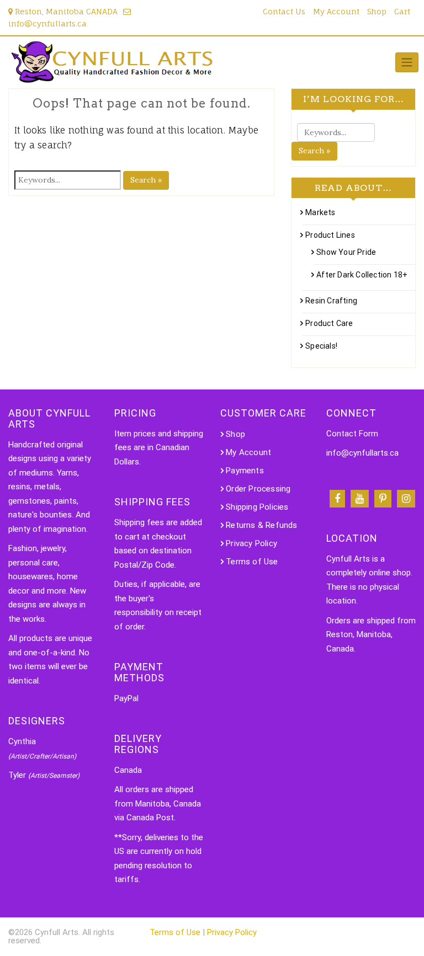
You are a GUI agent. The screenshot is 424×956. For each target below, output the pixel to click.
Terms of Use (252, 562)
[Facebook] (337, 499)
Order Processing (258, 489)
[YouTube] (360, 499)
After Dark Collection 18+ (361, 274)
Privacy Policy (251, 543)
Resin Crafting (331, 300)
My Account (336, 11)
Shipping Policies (257, 507)
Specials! (321, 345)
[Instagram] (406, 499)
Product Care (329, 323)
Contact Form (352, 434)
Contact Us (284, 11)
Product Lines (330, 235)
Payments (245, 471)
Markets (320, 212)
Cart (402, 11)
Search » (146, 180)
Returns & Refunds (261, 525)
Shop (376, 11)
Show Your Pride (346, 252)
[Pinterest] (382, 499)
